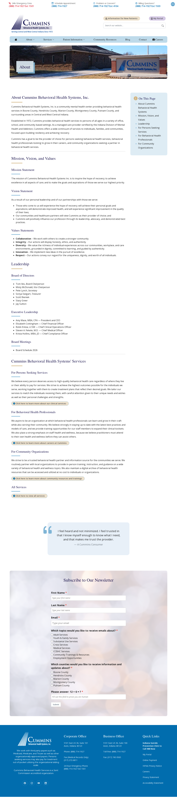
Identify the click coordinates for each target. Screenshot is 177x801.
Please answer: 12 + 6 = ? (66, 691)
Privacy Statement (151, 777)
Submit (56, 704)
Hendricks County (62, 675)
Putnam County (61, 685)
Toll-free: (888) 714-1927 (114, 751)
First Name (58, 592)
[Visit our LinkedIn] (45, 783)
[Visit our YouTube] (38, 783)
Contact (143, 39)
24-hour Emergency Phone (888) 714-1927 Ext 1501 (76, 767)
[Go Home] (16, 39)
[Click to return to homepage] (32, 23)
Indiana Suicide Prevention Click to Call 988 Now (152, 746)
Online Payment (150, 760)
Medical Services (61, 648)
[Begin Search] (163, 25)
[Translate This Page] (172, 4)
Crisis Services (60, 644)
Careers (146, 771)
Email (54, 617)
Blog (127, 39)
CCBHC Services (61, 651)
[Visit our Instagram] (32, 783)
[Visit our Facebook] (25, 783)
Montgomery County (64, 682)
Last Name (58, 605)
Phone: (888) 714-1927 (74, 751)
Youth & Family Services (65, 638)
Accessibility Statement (153, 783)
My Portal (147, 754)
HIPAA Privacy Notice (152, 766)
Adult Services (60, 634)
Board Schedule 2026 (26, 350)
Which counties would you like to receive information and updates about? (86, 666)
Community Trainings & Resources (71, 654)
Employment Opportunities (67, 658)
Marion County (61, 678)
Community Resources (105, 39)
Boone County (60, 672)
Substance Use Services (65, 641)
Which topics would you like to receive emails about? (83, 630)
